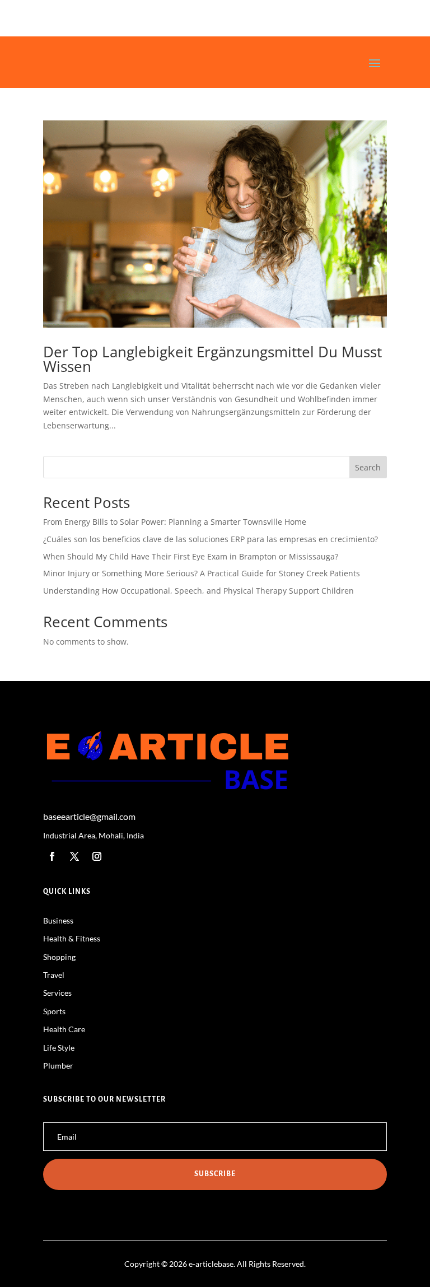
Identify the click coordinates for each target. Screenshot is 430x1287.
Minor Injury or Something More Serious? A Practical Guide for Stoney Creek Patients (201, 573)
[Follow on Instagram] (97, 856)
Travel (53, 975)
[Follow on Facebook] (52, 856)
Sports (54, 1011)
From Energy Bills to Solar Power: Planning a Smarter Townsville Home (174, 521)
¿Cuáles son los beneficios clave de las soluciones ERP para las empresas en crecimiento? (210, 539)
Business (58, 920)
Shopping (59, 957)
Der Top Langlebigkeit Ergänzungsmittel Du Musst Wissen (212, 359)
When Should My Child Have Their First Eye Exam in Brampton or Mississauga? (190, 556)
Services (57, 992)
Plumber (58, 1065)
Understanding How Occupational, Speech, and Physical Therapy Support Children (198, 590)
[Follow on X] (74, 856)
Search (368, 467)
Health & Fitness (71, 938)
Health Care (64, 1029)
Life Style (58, 1047)
